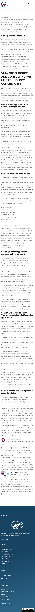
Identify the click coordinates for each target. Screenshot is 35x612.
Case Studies (6, 559)
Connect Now (4, 578)
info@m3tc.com (5, 603)
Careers (4, 563)
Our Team (5, 551)
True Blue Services (7, 554)
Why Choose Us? (7, 549)
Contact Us (5, 561)
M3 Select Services (7, 556)
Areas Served (4, 539)
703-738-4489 (5, 599)
